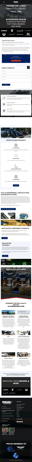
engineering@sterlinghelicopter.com (13, 205)
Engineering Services (11, 209)
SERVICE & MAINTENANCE (21, 404)
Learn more (16, 185)
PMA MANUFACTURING (20, 407)
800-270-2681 (16, 56)
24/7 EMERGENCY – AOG (16, 60)
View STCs (3, 209)
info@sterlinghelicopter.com (16, 57)
